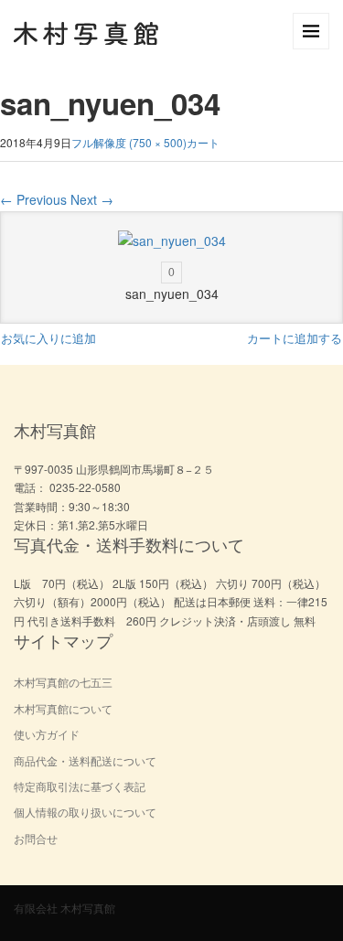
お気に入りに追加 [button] (48, 338)
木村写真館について (63, 708)
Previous (33, 199)
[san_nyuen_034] (172, 241)
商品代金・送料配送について (85, 760)
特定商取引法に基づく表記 (79, 786)
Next (91, 199)
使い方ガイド (47, 734)
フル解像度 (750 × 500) (129, 142)
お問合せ (36, 838)
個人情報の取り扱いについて (85, 811)
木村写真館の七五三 (63, 682)
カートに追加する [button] (294, 338)
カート (203, 142)
